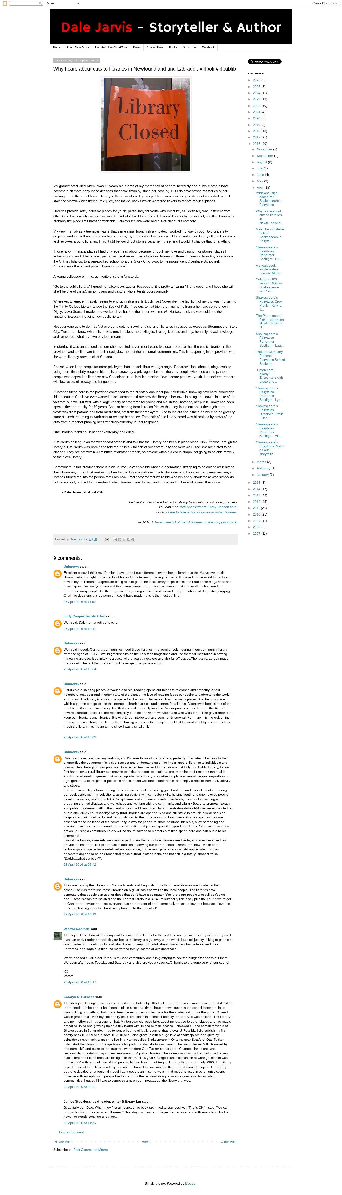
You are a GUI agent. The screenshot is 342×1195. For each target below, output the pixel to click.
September (265, 156)
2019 (257, 125)
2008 (257, 527)
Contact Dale (155, 47)
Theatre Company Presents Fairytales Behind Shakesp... (270, 357)
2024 (257, 93)
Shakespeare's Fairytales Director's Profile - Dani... (270, 411)
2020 (257, 118)
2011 (257, 508)
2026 (257, 80)
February (264, 468)
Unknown (71, 566)
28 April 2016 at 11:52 (80, 602)
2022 (257, 106)
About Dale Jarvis (78, 47)
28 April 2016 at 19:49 (80, 737)
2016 (257, 143)
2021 (257, 112)
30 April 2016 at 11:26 (80, 1123)
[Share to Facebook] (128, 539)
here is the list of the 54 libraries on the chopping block (196, 522)
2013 (257, 495)
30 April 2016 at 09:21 (80, 1087)
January (263, 474)
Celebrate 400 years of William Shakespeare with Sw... (269, 285)
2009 (257, 521)
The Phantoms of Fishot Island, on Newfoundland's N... (270, 321)
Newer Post (62, 1142)
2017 (257, 137)
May (260, 181)
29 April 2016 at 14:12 (80, 914)
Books (173, 47)
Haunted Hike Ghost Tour (111, 47)
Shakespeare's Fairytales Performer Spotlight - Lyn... (269, 394)
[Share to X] (124, 539)
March (262, 462)
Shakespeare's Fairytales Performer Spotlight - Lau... (270, 339)
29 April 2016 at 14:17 (80, 982)
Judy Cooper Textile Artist (84, 616)
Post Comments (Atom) (91, 1149)
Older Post (228, 1142)
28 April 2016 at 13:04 (80, 669)
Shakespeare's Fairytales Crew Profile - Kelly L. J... (269, 303)
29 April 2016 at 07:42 (80, 864)
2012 (257, 501)
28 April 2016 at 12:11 (80, 629)
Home (57, 47)
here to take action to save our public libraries (202, 512)
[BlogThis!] (119, 539)
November (265, 149)
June (261, 174)
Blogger (190, 1183)
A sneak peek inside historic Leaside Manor (269, 269)
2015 (257, 482)
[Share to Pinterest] (133, 539)
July (260, 168)
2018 (257, 131)
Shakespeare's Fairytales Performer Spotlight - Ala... (269, 430)
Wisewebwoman (76, 929)
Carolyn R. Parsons (79, 997)
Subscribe (189, 47)
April (260, 187)
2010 (257, 514)
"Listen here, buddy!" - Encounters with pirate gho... (269, 375)
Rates (137, 47)
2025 (257, 86)
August (262, 162)
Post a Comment (71, 1132)
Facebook (208, 47)
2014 (257, 489)
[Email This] (115, 539)
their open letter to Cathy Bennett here (208, 507)
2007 (257, 533)
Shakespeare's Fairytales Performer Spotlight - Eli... (269, 253)
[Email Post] (107, 539)
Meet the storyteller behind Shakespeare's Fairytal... (270, 235)
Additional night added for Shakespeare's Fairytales (268, 198)
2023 (257, 99)
